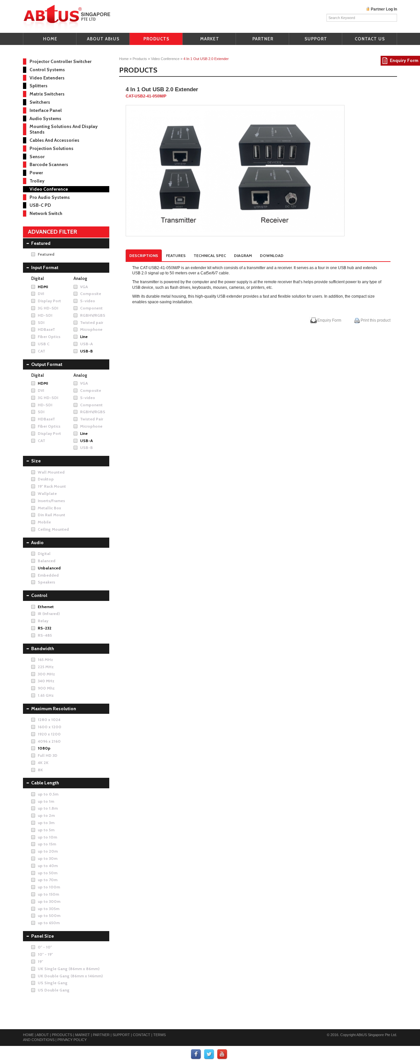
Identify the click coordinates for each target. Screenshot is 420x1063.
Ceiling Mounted (53, 529)
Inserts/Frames (51, 500)
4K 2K (43, 762)
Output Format (46, 364)
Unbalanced (49, 567)
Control (39, 595)
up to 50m (47, 872)
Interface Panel (46, 110)
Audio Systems (45, 118)
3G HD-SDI (48, 308)
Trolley (37, 181)
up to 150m (48, 894)
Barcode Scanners (49, 164)
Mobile (44, 522)
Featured (41, 243)
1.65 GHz (46, 695)
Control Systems (47, 70)
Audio (37, 542)
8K (40, 769)
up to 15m (47, 843)
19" (40, 961)
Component (91, 308)
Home (124, 59)
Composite (90, 293)
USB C (44, 343)
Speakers (46, 582)
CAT (41, 351)
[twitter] (209, 1054)
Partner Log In (384, 9)
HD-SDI (45, 315)
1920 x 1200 (49, 734)
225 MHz (46, 666)
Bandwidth (42, 648)
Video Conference (165, 59)
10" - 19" (45, 954)
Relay (43, 620)
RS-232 (45, 628)
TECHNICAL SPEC (210, 255)
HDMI (43, 286)
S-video (87, 300)
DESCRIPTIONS (143, 255)
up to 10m (47, 837)
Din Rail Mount (51, 514)
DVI (41, 293)
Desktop (46, 479)
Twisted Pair (91, 418)
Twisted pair (91, 322)
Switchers (40, 102)
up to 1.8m (48, 808)
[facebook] (196, 1054)
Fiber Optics (49, 336)
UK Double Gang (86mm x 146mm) (70, 975)
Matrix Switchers (47, 94)
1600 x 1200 (49, 726)
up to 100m (49, 886)
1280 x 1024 (49, 719)
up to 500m (49, 915)
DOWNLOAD (272, 255)
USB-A (86, 343)
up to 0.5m (48, 794)
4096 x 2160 (49, 741)
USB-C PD (40, 205)
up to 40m (48, 865)
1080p (44, 748)
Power (36, 173)
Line (84, 336)
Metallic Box (49, 507)
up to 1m (46, 801)
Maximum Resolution (53, 709)
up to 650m (49, 922)
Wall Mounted (51, 472)
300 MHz (46, 673)
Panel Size (42, 936)
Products (140, 59)
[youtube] (222, 1054)
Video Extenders (47, 78)
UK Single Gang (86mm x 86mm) (68, 968)
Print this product (375, 320)
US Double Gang (54, 990)
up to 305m (48, 908)
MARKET (209, 38)
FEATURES (176, 255)
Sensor (37, 156)
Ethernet (46, 606)
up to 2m (46, 815)
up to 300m (49, 901)
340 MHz (46, 680)
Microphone (91, 329)
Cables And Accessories (54, 140)
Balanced (46, 560)
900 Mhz (46, 688)
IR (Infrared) (49, 613)
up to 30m (47, 858)
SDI (41, 322)
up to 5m (46, 829)
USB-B (86, 351)
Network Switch (46, 213)
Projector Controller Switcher (61, 61)
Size (36, 461)
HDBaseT (46, 329)
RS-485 (45, 635)
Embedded (48, 575)
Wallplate (47, 493)
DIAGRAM (243, 255)
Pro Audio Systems (50, 197)
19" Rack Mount (52, 486)
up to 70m (47, 879)
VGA (84, 286)
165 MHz (45, 659)
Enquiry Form (329, 320)
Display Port (49, 300)
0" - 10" (45, 947)
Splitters (39, 86)
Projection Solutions (52, 148)
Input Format (44, 267)
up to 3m (46, 822)
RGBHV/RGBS (92, 315)
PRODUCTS (156, 38)
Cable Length (45, 783)
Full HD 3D (47, 755)
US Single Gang (53, 982)
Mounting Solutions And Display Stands (64, 129)
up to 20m (48, 851)
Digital (44, 553)
